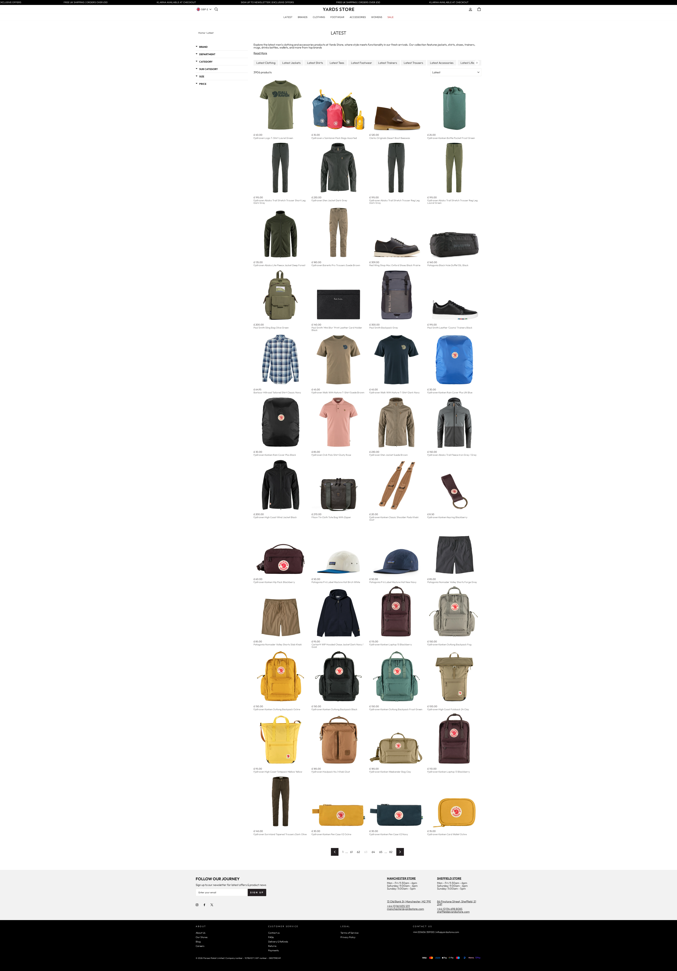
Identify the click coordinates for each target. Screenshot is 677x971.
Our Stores (202, 937)
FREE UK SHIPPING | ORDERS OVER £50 (76, 2)
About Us (200, 932)
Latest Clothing (265, 62)
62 (358, 852)
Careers (200, 946)
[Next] (477, 62)
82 (390, 852)
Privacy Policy (347, 937)
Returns (272, 946)
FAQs (271, 937)
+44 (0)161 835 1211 (398, 906)
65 (380, 852)
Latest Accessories (441, 62)
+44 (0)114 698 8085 (449, 908)
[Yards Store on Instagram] (197, 904)
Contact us (274, 932)
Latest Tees (337, 62)
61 (351, 852)
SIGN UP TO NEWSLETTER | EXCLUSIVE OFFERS (257, 2)
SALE (391, 17)
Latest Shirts (315, 62)
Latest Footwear (361, 62)
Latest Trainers (387, 62)
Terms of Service (349, 932)
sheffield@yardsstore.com (453, 911)
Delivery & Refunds (278, 941)
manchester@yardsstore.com (405, 908)
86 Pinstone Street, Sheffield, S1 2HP (456, 903)
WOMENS (376, 17)
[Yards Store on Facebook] (204, 904)
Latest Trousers (413, 62)
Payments (273, 950)
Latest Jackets (291, 62)
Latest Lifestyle (470, 62)
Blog (198, 941)
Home (201, 32)
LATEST (287, 17)
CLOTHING (319, 17)
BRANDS (302, 17)
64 (373, 852)
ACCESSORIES (358, 17)
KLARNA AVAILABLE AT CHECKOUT (167, 2)
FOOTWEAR (337, 17)
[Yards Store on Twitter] (212, 904)
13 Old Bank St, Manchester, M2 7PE (409, 901)
